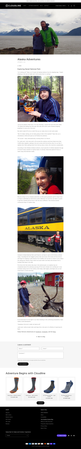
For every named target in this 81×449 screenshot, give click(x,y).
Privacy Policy (44, 425)
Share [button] (20, 65)
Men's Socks (8, 414)
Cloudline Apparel (38, 446)
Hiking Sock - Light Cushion (32, 395)
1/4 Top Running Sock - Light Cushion (49, 396)
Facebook (38, 331)
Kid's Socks (8, 419)
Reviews (7, 423)
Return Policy (44, 428)
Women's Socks (9, 417)
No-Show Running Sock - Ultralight (66, 396)
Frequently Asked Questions (47, 423)
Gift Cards (8, 421)
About (42, 414)
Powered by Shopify (45, 446)
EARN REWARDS (44, 412)
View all (41, 402)
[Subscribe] (27, 435)
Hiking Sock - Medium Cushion (14, 395)
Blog (54, 331)
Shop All (7, 412)
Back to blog (41, 336)
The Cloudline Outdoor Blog (47, 419)
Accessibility (43, 417)
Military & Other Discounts (46, 421)
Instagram (45, 331)
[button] (25, 5)
